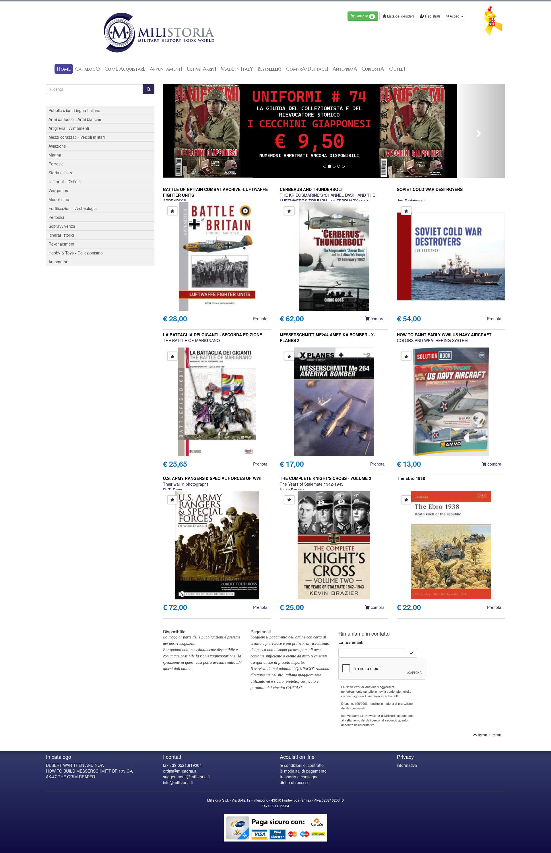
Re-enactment (61, 244)
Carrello (364, 16)
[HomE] (158, 32)
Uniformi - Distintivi (65, 181)
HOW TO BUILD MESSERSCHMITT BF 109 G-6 (89, 771)
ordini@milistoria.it (179, 771)
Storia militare (60, 172)
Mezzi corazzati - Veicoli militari (76, 137)
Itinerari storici (61, 235)
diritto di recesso (295, 782)
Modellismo (58, 199)
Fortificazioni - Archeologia (72, 208)
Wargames (58, 190)
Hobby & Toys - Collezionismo (75, 253)
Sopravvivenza (61, 226)
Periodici (56, 217)
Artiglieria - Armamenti (68, 128)
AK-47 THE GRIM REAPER (70, 776)
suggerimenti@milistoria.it (186, 776)
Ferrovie (56, 164)
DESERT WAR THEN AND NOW (75, 765)
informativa (407, 765)
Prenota (260, 318)
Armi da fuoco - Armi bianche (74, 119)
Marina (54, 155)
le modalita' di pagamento (303, 771)
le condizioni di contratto (302, 765)
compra (377, 318)
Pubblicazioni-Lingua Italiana (74, 110)
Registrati (432, 15)
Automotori (58, 262)
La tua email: (351, 642)
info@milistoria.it (178, 782)
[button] (188, 131)
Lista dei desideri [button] (400, 15)
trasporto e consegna (299, 776)
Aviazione (57, 146)
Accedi (455, 15)
